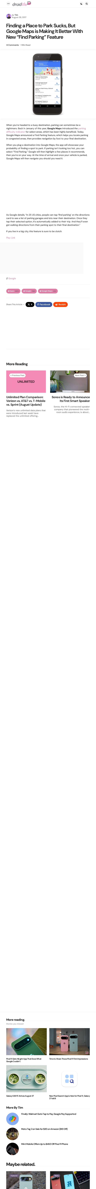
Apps (14, 291)
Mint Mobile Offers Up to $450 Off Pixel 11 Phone (44, 1144)
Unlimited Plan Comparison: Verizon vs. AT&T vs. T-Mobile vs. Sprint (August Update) (25, 401)
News (57, 1176)
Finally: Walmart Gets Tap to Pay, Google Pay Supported (48, 1114)
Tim (16, 15)
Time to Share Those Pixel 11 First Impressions (68, 1059)
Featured (14, 1176)
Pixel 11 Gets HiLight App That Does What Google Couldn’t (23, 1060)
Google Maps (49, 291)
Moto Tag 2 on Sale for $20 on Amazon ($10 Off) (44, 1129)
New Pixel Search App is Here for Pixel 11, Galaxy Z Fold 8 (69, 1097)
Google (12, 278)
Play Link (10, 237)
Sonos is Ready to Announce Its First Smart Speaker (71, 399)
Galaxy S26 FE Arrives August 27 (20, 1096)
